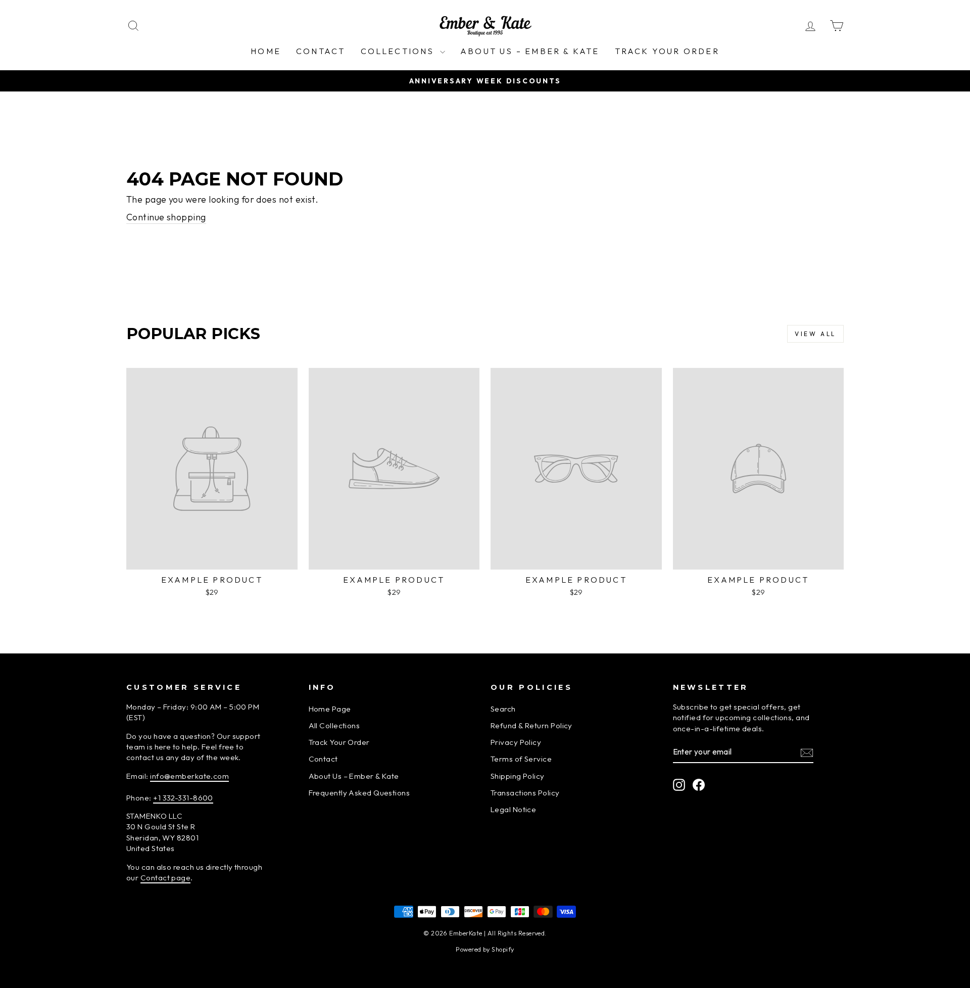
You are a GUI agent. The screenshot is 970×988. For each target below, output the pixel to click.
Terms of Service (521, 759)
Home (266, 51)
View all (815, 334)
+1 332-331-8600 (183, 798)
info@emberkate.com (189, 776)
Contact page (165, 877)
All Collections (334, 725)
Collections (399, 51)
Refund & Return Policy (531, 725)
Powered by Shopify (485, 949)
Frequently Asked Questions (359, 792)
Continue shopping (166, 217)
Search (503, 709)
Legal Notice (513, 809)
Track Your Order (667, 51)
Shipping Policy (518, 776)
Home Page (330, 709)
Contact (320, 51)
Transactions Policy (525, 792)
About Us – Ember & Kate (530, 51)
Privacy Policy (516, 742)
